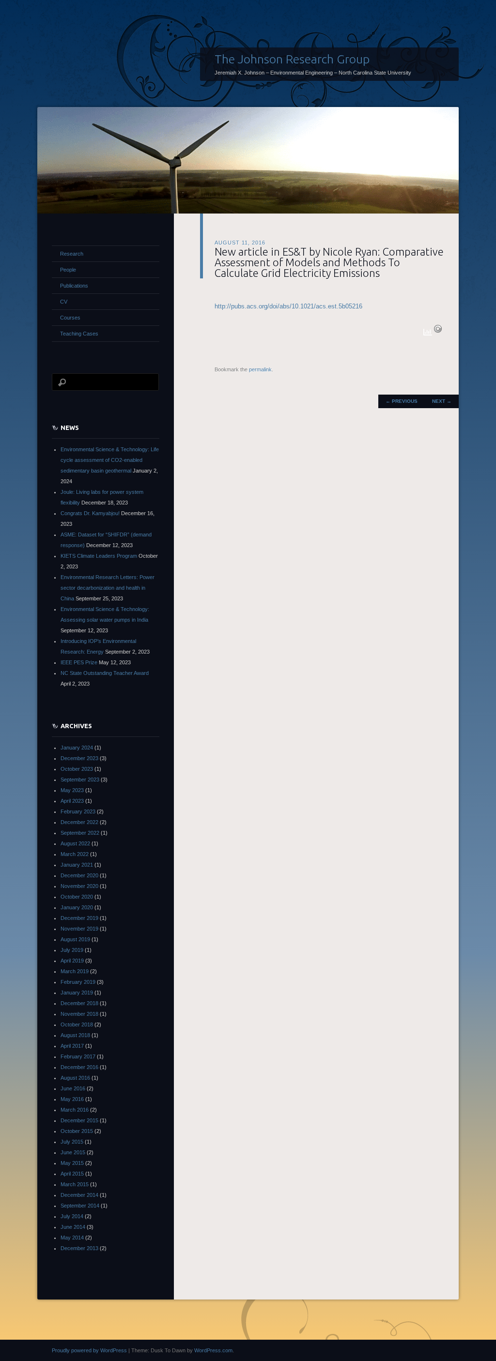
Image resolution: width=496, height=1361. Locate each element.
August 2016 (75, 1078)
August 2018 (75, 1035)
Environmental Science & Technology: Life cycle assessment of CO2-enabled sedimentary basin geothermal (110, 460)
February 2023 (78, 811)
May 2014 (72, 1237)
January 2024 (77, 747)
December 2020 (79, 875)
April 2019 (72, 960)
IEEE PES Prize (79, 662)
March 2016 (75, 1110)
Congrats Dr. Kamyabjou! (90, 513)
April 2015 (72, 1174)
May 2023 (72, 790)
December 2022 (79, 822)
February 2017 (78, 1056)
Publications (74, 286)
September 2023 (80, 779)
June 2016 (73, 1088)
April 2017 (72, 1046)
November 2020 (79, 886)
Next (441, 401)
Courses (70, 318)
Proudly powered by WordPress (89, 1350)
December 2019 (79, 918)
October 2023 (77, 769)
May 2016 (72, 1099)
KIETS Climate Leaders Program (99, 556)
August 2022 (75, 843)
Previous (402, 401)
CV (63, 302)
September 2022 (80, 833)
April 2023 (72, 801)
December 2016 (79, 1067)
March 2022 (75, 854)
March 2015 (75, 1184)
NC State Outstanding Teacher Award (105, 673)
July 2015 (72, 1142)
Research (71, 254)
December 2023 (79, 758)
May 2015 (72, 1163)
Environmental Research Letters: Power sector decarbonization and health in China (108, 587)
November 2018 (79, 1014)
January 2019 (77, 992)
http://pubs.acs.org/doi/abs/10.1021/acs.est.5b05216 (288, 306)
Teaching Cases (79, 333)
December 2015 (79, 1120)
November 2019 (79, 929)
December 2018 (79, 1003)
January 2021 (77, 865)
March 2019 (75, 971)
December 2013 (79, 1248)
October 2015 (77, 1131)
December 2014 (79, 1195)
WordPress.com (213, 1350)
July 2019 (72, 950)
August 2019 (75, 939)
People (68, 270)
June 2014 (73, 1227)
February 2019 (78, 982)
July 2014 (72, 1216)
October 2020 (77, 897)
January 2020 (77, 907)
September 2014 (80, 1205)
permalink (260, 369)
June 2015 (73, 1152)
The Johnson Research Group (292, 59)
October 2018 (77, 1024)
